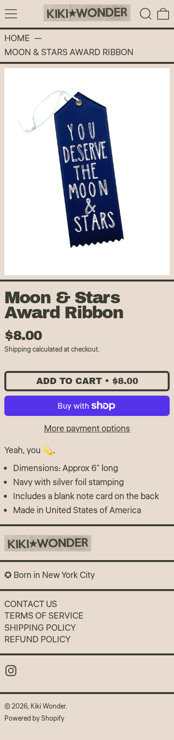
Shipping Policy (40, 628)
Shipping (17, 349)
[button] (145, 14)
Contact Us (30, 604)
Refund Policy (37, 639)
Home (17, 39)
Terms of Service (44, 615)
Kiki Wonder (48, 706)
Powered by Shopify (34, 718)
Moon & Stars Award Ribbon (68, 53)
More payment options (87, 428)
